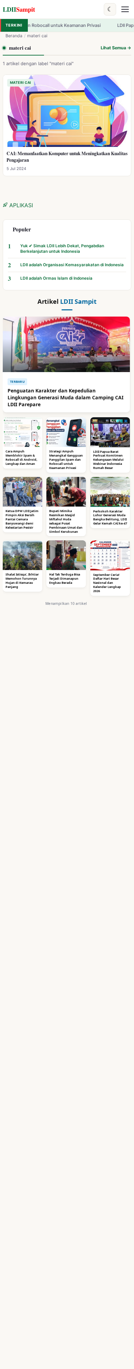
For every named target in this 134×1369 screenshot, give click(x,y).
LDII (19, 9)
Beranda (13, 35)
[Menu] (125, 9)
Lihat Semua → (116, 47)
